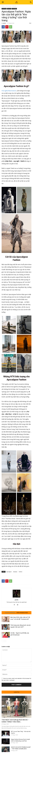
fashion (20, 571)
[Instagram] (18, 605)
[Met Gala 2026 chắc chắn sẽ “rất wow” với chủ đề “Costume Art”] (6, 619)
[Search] (31, 2)
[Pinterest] (6, 26)
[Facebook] (3, 26)
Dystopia (15, 571)
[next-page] (5, 641)
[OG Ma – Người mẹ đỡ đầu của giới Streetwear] (6, 635)
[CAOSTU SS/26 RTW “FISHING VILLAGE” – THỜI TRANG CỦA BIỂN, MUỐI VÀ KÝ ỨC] (6, 749)
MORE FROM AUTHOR (22, 612)
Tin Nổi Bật (14, 8)
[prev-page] (3, 641)
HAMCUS (24, 211)
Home (3, 6)
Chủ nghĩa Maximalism (9, 91)
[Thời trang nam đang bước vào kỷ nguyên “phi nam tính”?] (6, 627)
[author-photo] (16, 597)
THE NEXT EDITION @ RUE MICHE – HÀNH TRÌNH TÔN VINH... (15, 721)
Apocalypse (9, 571)
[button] (2, 2)
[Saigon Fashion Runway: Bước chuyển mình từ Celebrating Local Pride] (6, 741)
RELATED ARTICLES (10, 612)
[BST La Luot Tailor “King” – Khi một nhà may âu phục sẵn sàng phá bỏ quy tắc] (6, 733)
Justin (4, 23)
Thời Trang (8, 6)
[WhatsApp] (10, 26)
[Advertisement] (16, 771)
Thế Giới (14, 6)
